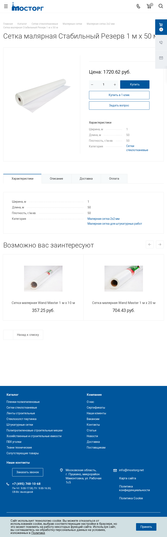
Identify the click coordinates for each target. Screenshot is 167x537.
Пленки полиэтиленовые (23, 401)
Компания (94, 395)
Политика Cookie (131, 498)
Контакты (93, 424)
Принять (146, 527)
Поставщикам (96, 447)
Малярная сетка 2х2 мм (104, 218)
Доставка (93, 441)
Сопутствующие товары (23, 453)
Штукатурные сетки (20, 424)
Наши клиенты (96, 413)
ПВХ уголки (14, 441)
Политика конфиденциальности (134, 488)
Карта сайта (127, 478)
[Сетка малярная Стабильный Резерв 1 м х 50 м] (42, 95)
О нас (90, 401)
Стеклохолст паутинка (21, 419)
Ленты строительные (21, 413)
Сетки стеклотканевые (22, 407)
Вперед (160, 244)
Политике (38, 533)
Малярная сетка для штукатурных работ (115, 223)
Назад (150, 244)
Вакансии (93, 419)
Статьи (91, 430)
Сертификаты (96, 407)
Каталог (13, 395)
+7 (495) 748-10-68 (26, 484)
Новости (92, 436)
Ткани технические (19, 447)
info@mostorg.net (131, 470)
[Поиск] (161, 6)
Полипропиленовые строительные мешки (35, 430)
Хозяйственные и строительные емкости (34, 436)
